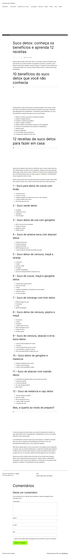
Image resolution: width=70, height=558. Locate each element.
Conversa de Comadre (8, 3)
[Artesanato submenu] (8, 6)
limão (23, 195)
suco (45, 475)
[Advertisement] (35, 24)
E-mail (15, 525)
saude (41, 475)
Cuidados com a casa (23, 6)
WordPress (65, 553)
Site (14, 532)
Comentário (16, 501)
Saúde (17, 473)
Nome (15, 518)
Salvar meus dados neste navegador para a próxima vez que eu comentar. (35, 538)
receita (38, 475)
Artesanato (5, 6)
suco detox (49, 475)
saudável (37, 174)
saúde (47, 109)
